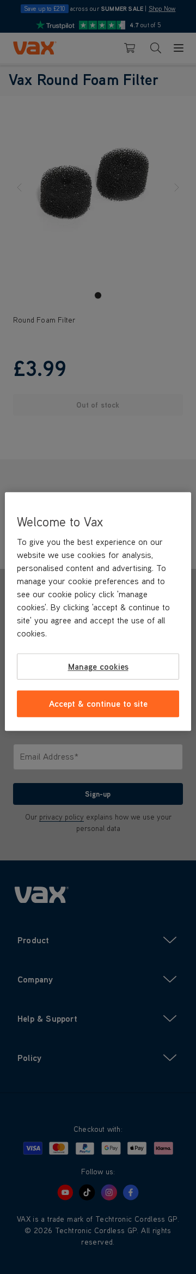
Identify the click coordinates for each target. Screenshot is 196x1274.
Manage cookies (98, 666)
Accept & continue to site (98, 704)
